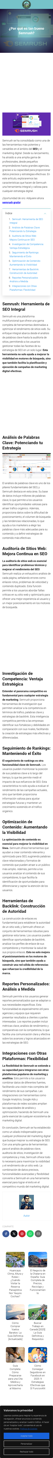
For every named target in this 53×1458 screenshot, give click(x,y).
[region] (26, 1432)
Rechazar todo (26, 1452)
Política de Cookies (28, 1429)
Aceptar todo (27, 1436)
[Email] (38, 1233)
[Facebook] (5, 1233)
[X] (14, 1233)
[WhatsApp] (30, 1233)
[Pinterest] (22, 1233)
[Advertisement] (26, 83)
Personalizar (26, 1444)
